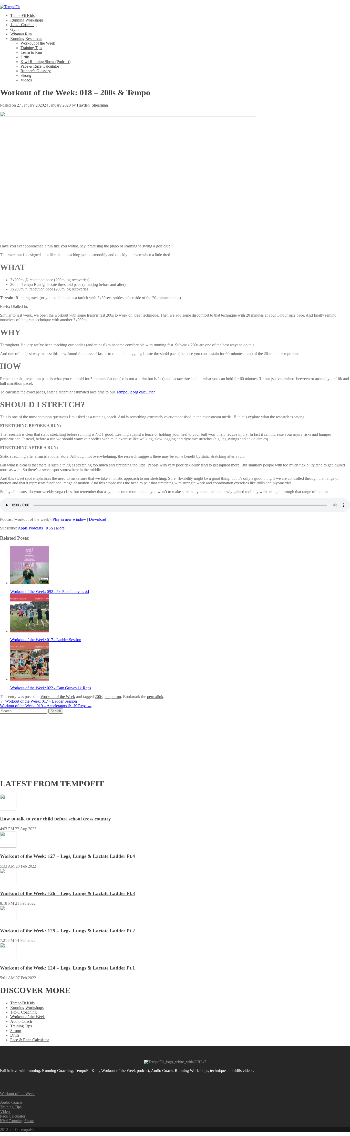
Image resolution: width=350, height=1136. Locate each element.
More (60, 528)
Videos (26, 80)
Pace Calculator (12, 1116)
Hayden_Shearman (92, 105)
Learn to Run (31, 52)
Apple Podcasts (30, 528)
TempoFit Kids (22, 15)
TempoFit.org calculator (135, 392)
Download (97, 519)
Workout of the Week (37, 43)
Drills (24, 57)
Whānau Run (21, 34)
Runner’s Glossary (35, 71)
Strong (25, 75)
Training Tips (31, 48)
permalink (155, 696)
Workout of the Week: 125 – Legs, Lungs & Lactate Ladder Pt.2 (67, 930)
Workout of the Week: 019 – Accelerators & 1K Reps (45, 706)
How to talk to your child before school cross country (55, 818)
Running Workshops (27, 20)
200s (98, 696)
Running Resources (26, 38)
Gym (14, 29)
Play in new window (69, 519)
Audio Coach (21, 1021)
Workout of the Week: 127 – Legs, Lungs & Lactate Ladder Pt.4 (67, 856)
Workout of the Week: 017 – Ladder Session (38, 701)
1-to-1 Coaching (23, 25)
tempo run (113, 696)
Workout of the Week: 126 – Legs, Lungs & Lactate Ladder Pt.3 (67, 893)
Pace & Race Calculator (39, 66)
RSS (49, 528)
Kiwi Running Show (17, 1121)
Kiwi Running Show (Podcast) (45, 61)
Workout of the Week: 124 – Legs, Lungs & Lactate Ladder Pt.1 (67, 968)
